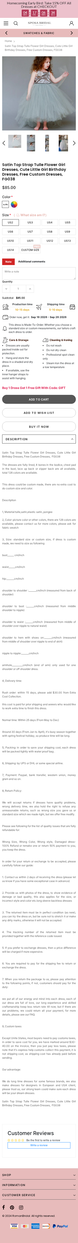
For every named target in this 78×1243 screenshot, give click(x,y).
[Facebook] (3, 1207)
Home (8, 41)
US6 (10, 231)
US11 (30, 240)
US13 (67, 240)
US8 (49, 231)
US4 (49, 222)
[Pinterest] (12, 1207)
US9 (67, 231)
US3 (30, 222)
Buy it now (39, 426)
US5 (67, 222)
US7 (30, 231)
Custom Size (30, 250)
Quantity (7, 281)
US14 (10, 250)
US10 (10, 240)
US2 (10, 222)
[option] (38, 33)
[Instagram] (21, 1207)
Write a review (39, 1145)
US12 (50, 240)
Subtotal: (8, 298)
